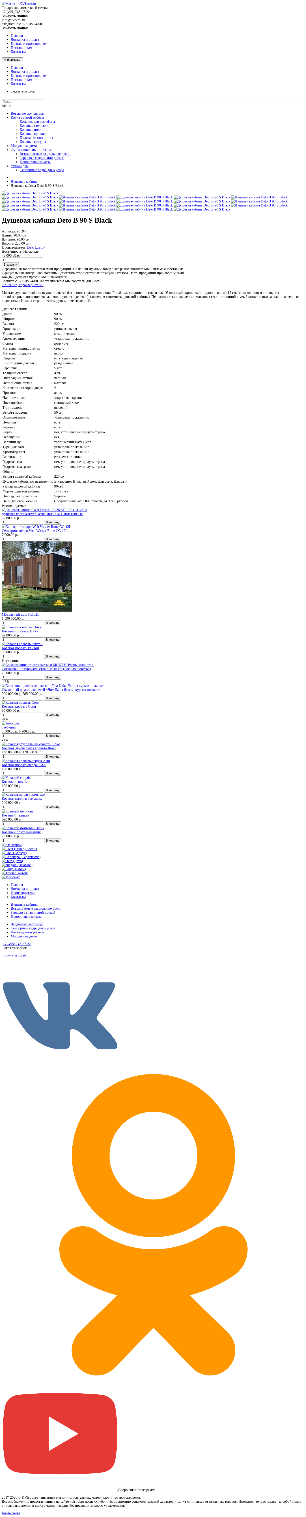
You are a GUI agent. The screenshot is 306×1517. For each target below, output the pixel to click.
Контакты (18, 52)
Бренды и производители (30, 43)
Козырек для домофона (37, 121)
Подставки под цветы (36, 138)
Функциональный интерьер (32, 150)
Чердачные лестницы (27, 924)
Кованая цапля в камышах (22, 798)
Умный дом (19, 166)
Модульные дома (24, 146)
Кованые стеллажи (34, 125)
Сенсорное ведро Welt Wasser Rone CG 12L (35, 531)
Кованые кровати (33, 133)
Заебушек (9, 727)
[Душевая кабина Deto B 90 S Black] (30, 193)
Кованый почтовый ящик (21, 832)
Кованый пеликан (15, 815)
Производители (23, 893)
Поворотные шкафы (35, 162)
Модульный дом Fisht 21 (20, 614)
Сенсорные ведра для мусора (42, 170)
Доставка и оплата (25, 39)
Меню (6, 106)
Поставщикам (21, 47)
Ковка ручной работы (27, 117)
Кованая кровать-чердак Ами (24, 765)
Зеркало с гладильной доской (42, 158)
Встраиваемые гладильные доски (45, 154)
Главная (17, 35)
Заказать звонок (23, 91)
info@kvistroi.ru (14, 955)
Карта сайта (11, 1513)
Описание (9, 285)
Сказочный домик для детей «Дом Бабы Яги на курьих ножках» (51, 690)
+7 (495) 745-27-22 (17, 944)
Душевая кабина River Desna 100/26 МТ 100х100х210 (42, 514)
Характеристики (30, 285)
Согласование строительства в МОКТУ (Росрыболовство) (46, 669)
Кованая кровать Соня (19, 706)
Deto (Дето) (36, 247)
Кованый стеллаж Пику (20, 631)
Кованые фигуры (33, 142)
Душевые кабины (24, 181)
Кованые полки (31, 129)
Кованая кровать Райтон (20, 648)
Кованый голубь (14, 782)
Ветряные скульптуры (28, 113)
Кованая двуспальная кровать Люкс (29, 748)
